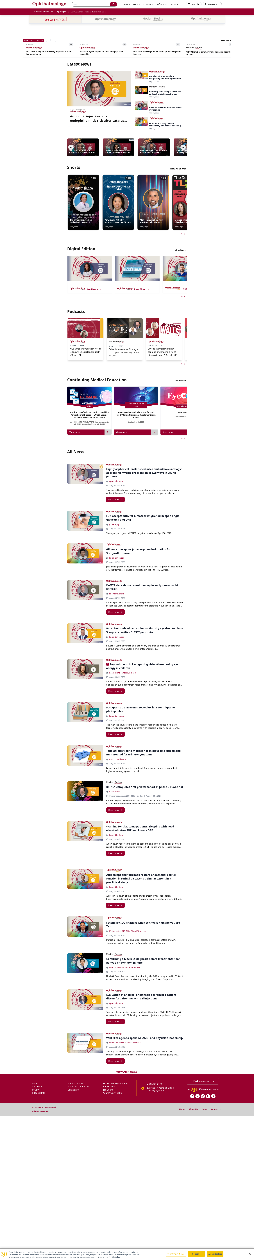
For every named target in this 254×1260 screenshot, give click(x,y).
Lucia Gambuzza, (116, 1042)
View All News (125, 1072)
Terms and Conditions (79, 1086)
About (35, 1083)
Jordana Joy (114, 524)
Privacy (35, 1089)
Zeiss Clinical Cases (99, 12)
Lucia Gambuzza (116, 558)
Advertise (37, 1086)
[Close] (250, 1254)
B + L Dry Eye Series (75, 12)
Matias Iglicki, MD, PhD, (119, 931)
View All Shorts (178, 168)
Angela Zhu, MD (129, 673)
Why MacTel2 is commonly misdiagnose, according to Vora (207, 53)
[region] (127, 1254)
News (204, 1109)
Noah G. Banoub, (116, 967)
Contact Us (73, 1089)
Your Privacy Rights (112, 1092)
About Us (193, 1109)
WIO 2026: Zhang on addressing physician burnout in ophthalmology (46, 52)
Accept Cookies (215, 1254)
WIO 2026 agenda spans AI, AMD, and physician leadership (98, 52)
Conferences (161, 4)
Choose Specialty (41, 11)
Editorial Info (38, 1092)
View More (226, 40)
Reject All (196, 1254)
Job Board (108, 1089)
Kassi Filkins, (115, 673)
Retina (87, 12)
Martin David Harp (117, 759)
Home (182, 1109)
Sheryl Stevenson (116, 593)
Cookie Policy (114, 1257)
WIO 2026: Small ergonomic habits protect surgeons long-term (154, 52)
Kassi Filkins (114, 791)
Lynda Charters (116, 481)
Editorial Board (75, 1083)
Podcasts (147, 4)
